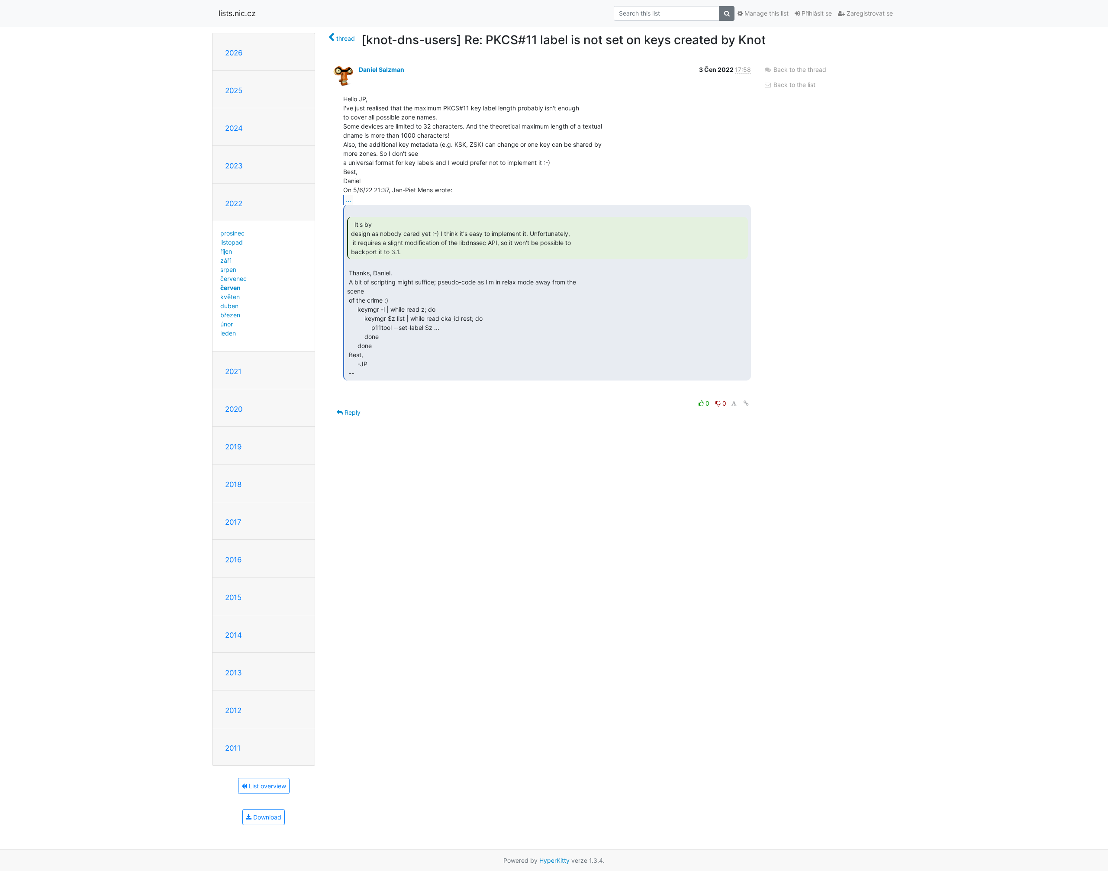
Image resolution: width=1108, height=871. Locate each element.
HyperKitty (554, 860)
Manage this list (766, 13)
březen (230, 315)
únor (226, 324)
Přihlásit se (816, 13)
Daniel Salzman (381, 69)
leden (228, 333)
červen (230, 287)
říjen (226, 251)
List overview (266, 786)
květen (230, 296)
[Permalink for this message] (746, 403)
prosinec (232, 233)
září (225, 260)
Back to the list (793, 84)
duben (229, 306)
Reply (352, 412)
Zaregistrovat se (869, 13)
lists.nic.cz (237, 13)
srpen (228, 269)
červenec (233, 278)
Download (266, 817)
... (348, 199)
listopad (231, 242)
